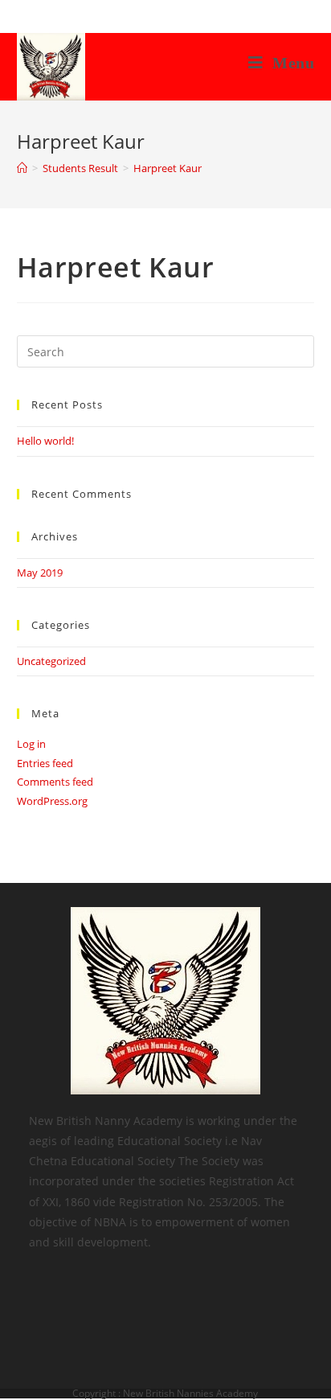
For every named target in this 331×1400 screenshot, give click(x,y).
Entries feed (45, 763)
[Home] (22, 168)
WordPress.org (52, 801)
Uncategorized (51, 661)
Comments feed (55, 781)
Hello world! (45, 440)
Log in (31, 744)
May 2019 (40, 572)
